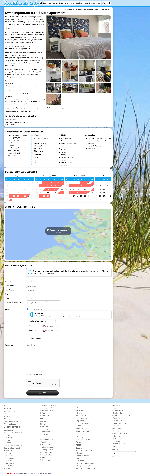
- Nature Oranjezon (119, 410)
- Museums (44, 426)
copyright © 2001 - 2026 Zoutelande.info (41, 473)
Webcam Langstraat (11, 421)
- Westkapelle (117, 421)
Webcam (55, 3)
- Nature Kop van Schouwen (86, 468)
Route (78, 434)
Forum (78, 442)
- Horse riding (81, 415)
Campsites (8, 450)
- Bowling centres (46, 450)
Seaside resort (9, 411)
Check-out (33, 330)
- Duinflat (7, 435)
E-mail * (8, 298)
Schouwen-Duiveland (84, 450)
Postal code (9, 290)
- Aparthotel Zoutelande (13, 432)
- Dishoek (115, 426)
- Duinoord (8, 438)
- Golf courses (81, 418)
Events (85, 3)
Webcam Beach (10, 424)
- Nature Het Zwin (118, 444)
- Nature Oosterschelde (85, 463)
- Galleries (44, 429)
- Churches (44, 434)
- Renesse (80, 453)
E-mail (11, 125)
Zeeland (79, 448)
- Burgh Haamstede (83, 466)
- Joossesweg (9, 463)
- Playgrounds (45, 444)
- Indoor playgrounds (48, 447)
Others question (35, 338)
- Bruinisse (80, 458)
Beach (73, 3)
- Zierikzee (80, 461)
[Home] (40, 3)
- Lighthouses (45, 437)
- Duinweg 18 (9, 440)
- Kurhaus (8, 443)
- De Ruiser (8, 456)
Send (44, 393)
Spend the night (64, 3)
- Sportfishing (81, 421)
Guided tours (45, 460)
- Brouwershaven (82, 456)
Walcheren (116, 405)
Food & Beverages (82, 423)
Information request (36, 309)
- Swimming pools (83, 408)
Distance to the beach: (96, 138)
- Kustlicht (8, 466)
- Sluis (114, 439)
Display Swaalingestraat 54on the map (59, 231)
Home (6, 405)
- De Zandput (9, 458)
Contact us (116, 456)
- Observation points (47, 439)
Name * (8, 281)
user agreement (20, 473)
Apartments (8, 430)
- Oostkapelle (117, 413)
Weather (105, 3)
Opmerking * (9, 345)
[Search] (109, 3)
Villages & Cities (46, 455)
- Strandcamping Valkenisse (50, 405)
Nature (42, 457)
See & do (79, 3)
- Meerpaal (8, 468)
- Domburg (116, 418)
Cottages (7, 453)
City (6, 294)
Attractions (44, 442)
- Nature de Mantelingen (121, 415)
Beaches (43, 421)
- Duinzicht (8, 461)
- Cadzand (116, 441)
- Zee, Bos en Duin (47, 408)
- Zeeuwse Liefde (46, 410)
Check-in (32, 326)
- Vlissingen (116, 428)
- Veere (114, 408)
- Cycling (79, 410)
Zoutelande (47, 3)
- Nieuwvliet (116, 436)
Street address (10, 286)
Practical (92, 3)
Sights (42, 424)
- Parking (79, 437)
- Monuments (45, 432)
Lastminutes (44, 415)
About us (115, 450)
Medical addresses (83, 439)
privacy (27, 473)
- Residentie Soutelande (13, 445)
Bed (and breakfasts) (12, 448)
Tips (5, 414)
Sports (78, 405)
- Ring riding (80, 428)
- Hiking (79, 413)
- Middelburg (116, 431)
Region (98, 3)
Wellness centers (46, 452)
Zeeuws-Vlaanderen (119, 433)
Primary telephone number (14, 302)
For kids (7, 416)
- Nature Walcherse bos (120, 423)
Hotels (42, 413)
